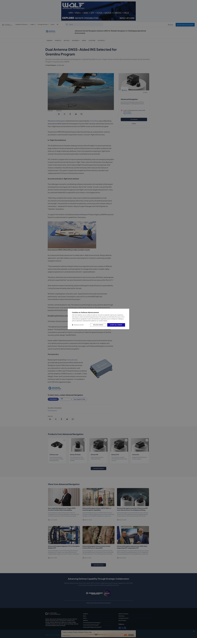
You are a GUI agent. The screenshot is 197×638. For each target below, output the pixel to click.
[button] (78, 325)
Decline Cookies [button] (98, 325)
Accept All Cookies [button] (116, 325)
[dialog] (98, 319)
